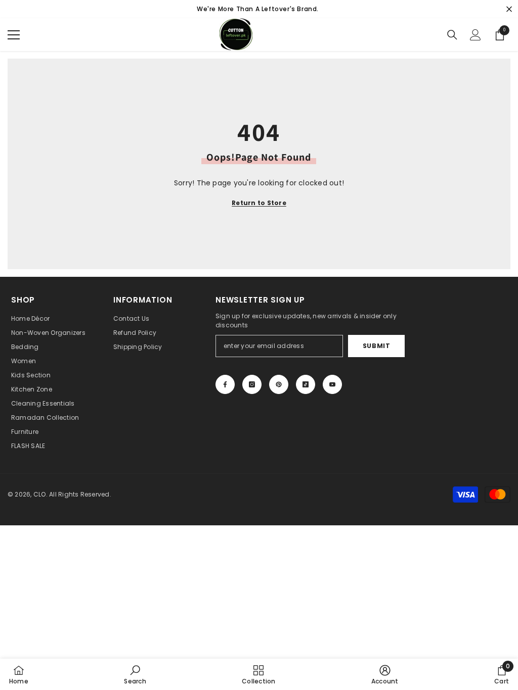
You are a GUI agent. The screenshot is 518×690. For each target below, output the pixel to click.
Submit (377, 345)
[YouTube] (332, 384)
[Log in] (475, 34)
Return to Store (259, 203)
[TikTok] (305, 384)
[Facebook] (225, 384)
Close (509, 9)
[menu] (14, 35)
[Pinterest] (278, 384)
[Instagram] (252, 384)
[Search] (452, 35)
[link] (135, 674)
